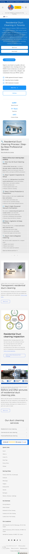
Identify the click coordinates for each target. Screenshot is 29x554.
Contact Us (5, 457)
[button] (2, 7)
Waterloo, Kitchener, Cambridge (9, 495)
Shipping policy (23, 548)
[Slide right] (17, 255)
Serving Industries (6, 504)
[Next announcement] (26, 13)
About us (4, 454)
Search (4, 451)
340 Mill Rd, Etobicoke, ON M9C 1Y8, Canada (13, 534)
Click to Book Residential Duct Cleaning (13, 355)
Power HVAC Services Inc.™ (12, 545)
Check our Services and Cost (9, 250)
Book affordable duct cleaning (7, 152)
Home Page (5, 460)
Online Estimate (6, 507)
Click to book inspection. (9, 351)
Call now (14, 93)
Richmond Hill (6, 486)
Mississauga (5, 480)
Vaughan (4, 483)
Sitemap (4, 466)
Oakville (4, 489)
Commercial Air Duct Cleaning (9, 513)
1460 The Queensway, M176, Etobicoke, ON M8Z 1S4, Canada (14, 530)
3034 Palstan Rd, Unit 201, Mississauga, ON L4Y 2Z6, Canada (14, 526)
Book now (14, 47)
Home (6, 16)
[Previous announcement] (2, 13)
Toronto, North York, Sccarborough (10, 474)
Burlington (5, 492)
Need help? (14, 51)
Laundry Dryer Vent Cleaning (9, 516)
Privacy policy (22, 545)
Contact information (15, 550)
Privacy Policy (6, 463)
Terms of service (15, 548)
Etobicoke (5, 477)
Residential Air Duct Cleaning (9, 510)
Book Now (13, 87)
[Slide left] (11, 255)
